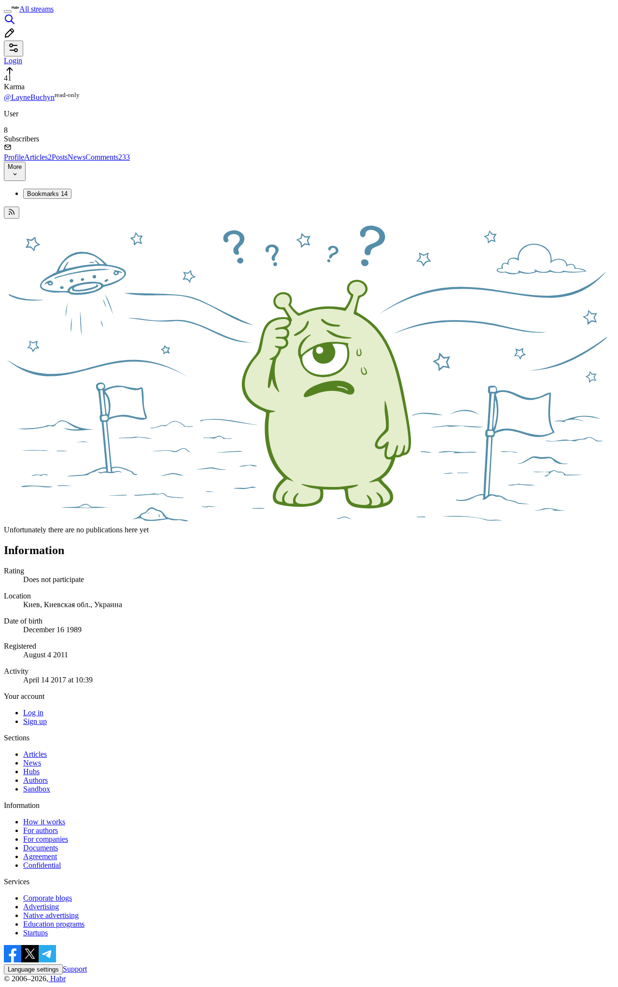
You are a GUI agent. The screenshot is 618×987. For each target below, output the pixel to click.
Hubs (31, 771)
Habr (57, 978)
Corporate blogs (47, 898)
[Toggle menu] (8, 11)
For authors (40, 830)
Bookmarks (47, 193)
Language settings (33, 969)
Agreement (40, 856)
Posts (60, 157)
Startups (35, 933)
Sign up (35, 721)
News (76, 157)
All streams (36, 9)
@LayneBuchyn (29, 97)
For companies (45, 839)
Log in (33, 713)
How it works (44, 822)
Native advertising (51, 915)
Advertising (41, 907)
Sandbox (36, 789)
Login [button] (13, 60)
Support (75, 969)
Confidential (42, 865)
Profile (14, 157)
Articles (38, 157)
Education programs (53, 924)
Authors (35, 780)
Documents (40, 848)
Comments (107, 157)
